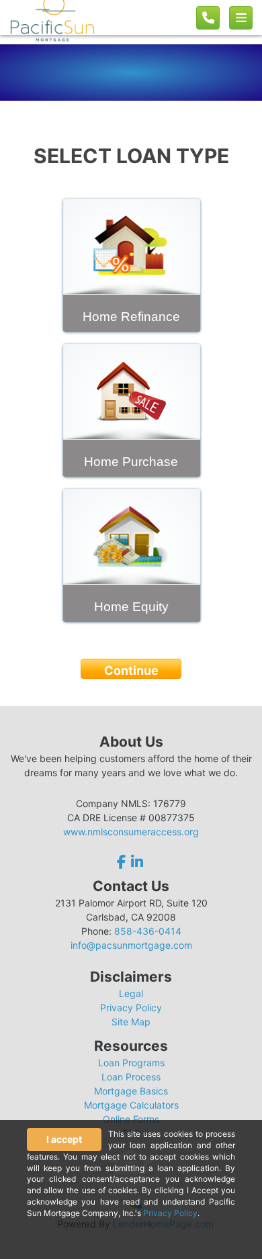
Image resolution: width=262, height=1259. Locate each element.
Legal (131, 993)
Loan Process (131, 1076)
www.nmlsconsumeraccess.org (131, 831)
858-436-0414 (147, 931)
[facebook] (122, 862)
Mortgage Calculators (131, 1105)
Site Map (131, 1021)
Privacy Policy (131, 1007)
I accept (64, 1139)
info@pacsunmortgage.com (131, 945)
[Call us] (208, 18)
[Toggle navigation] (241, 18)
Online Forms (131, 1119)
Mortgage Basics (131, 1091)
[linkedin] (137, 862)
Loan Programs (131, 1062)
